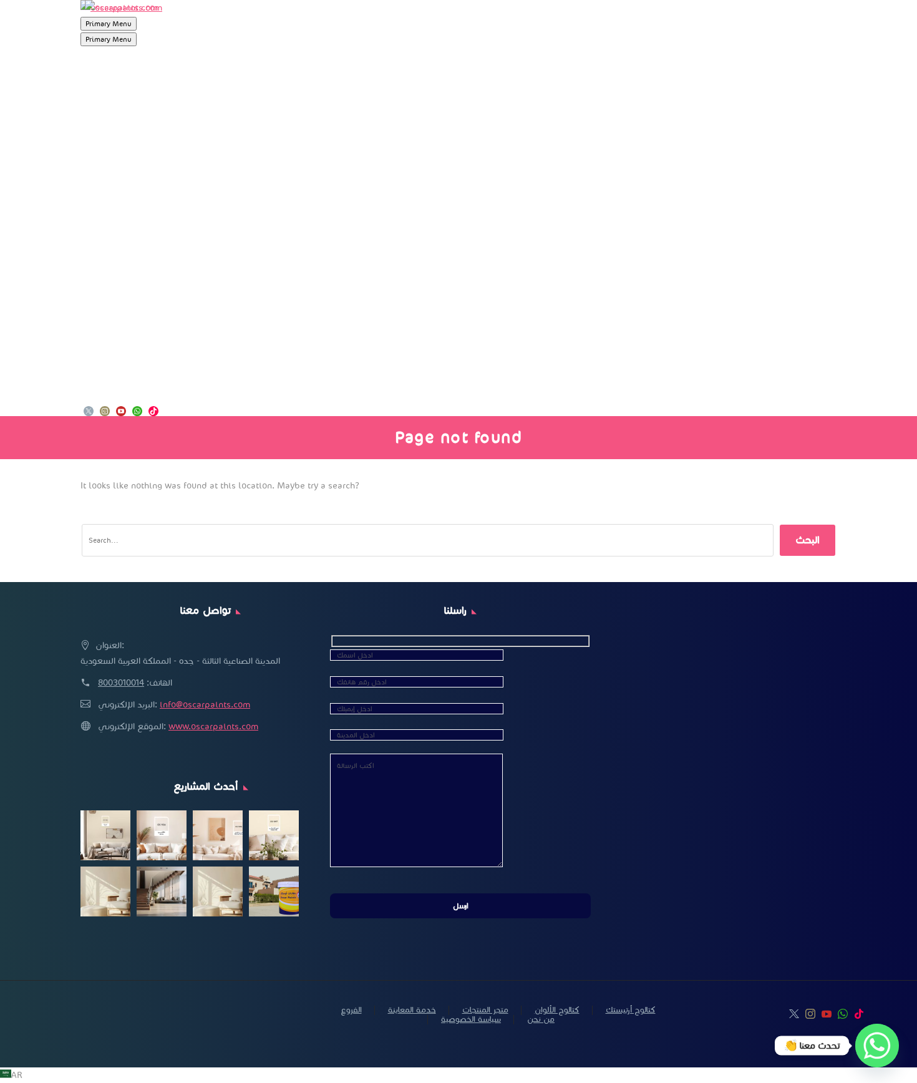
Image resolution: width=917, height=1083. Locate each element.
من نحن (102, 271)
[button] (458, 1075)
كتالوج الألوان (557, 1010)
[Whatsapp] (877, 1045)
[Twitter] (89, 412)
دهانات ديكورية (121, 211)
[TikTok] (153, 412)
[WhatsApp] (137, 412)
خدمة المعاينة (118, 391)
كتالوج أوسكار (117, 301)
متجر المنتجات (116, 92)
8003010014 (121, 682)
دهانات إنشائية (119, 122)
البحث (807, 539)
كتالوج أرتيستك (119, 331)
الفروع (97, 361)
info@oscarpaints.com (205, 704)
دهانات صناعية (119, 241)
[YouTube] (121, 412)
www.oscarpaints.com (213, 726)
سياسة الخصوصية (471, 1019)
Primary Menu (108, 23)
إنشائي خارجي (119, 181)
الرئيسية (100, 62)
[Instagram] (105, 412)
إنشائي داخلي (119, 151)
